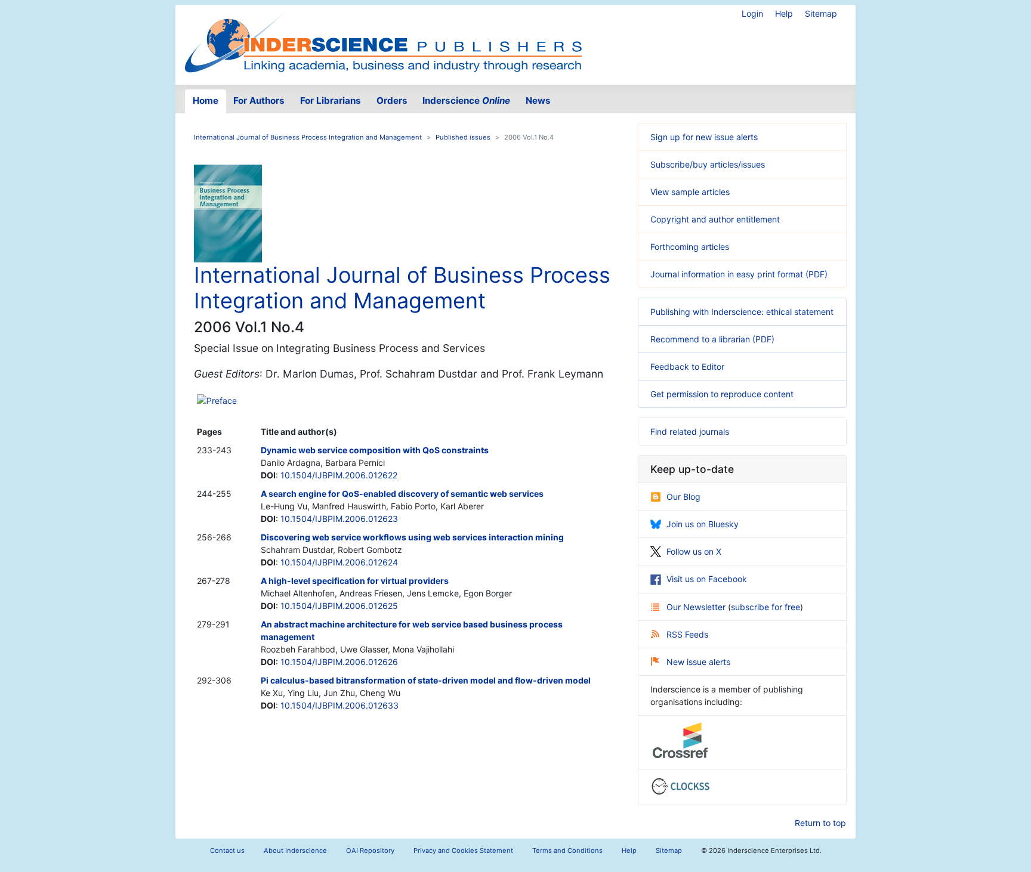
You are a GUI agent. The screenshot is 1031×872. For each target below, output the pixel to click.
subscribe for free (765, 607)
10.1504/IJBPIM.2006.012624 (339, 562)
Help (784, 13)
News (538, 100)
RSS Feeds (687, 634)
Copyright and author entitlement (715, 219)
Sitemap (821, 13)
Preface (221, 400)
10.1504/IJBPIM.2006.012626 (339, 662)
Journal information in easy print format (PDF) (739, 274)
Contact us (227, 850)
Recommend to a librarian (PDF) (712, 339)
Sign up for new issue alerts (704, 137)
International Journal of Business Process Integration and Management (308, 137)
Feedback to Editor (687, 366)
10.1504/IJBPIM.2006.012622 (338, 475)
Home (205, 100)
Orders (392, 100)
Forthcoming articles (689, 247)
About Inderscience (295, 850)
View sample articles (690, 192)
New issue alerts (698, 662)
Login (752, 13)
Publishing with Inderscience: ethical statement (742, 312)
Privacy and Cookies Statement (463, 850)
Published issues (463, 137)
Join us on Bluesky (702, 524)
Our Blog (683, 496)
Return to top (820, 823)
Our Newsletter (697, 607)
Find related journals (689, 431)
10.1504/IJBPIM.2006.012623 (339, 519)
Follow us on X (693, 551)
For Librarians (330, 100)
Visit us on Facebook (706, 579)
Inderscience (466, 100)
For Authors (259, 100)
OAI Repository (370, 850)
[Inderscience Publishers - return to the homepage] (383, 40)
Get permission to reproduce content (722, 394)
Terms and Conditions (567, 850)
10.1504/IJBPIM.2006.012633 (339, 705)
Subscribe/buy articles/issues (707, 164)
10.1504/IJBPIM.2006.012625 (339, 606)
